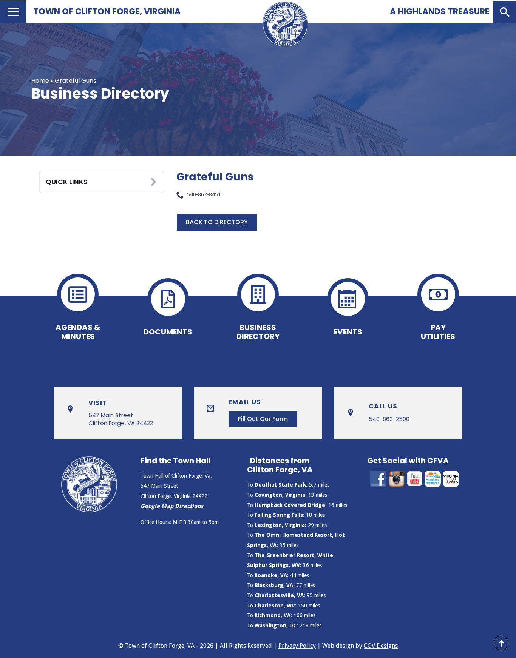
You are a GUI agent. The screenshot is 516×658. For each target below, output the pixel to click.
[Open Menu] (13, 11)
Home (40, 80)
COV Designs (381, 645)
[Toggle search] (504, 12)
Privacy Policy (297, 645)
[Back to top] (501, 643)
